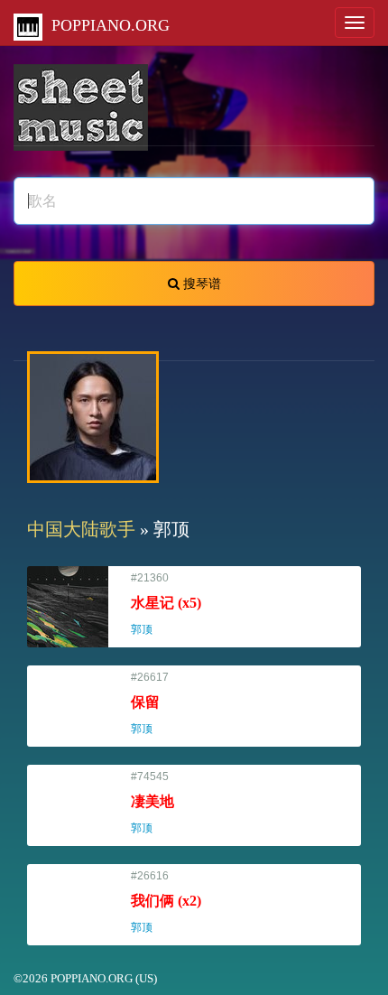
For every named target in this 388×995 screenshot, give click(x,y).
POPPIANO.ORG (106, 25)
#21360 (166, 604)
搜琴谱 (200, 283)
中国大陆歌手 (81, 529)
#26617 (150, 703)
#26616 (166, 901)
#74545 (152, 802)
